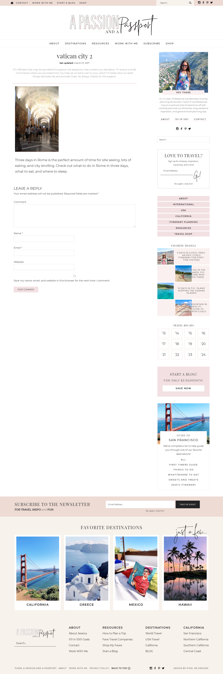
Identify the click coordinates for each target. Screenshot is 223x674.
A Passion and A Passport (111, 22)
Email (18, 247)
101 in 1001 (182, 119)
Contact (22, 3)
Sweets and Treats (184, 479)
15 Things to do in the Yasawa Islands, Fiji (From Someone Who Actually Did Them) (191, 273)
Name (18, 233)
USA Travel (152, 639)
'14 (177, 333)
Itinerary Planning (183, 222)
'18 (177, 344)
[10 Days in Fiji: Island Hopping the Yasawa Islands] (166, 291)
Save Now (183, 388)
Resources (183, 228)
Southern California (196, 645)
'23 (190, 355)
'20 (203, 344)
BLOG (149, 651)
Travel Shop (183, 234)
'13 (164, 333)
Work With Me (78, 651)
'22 (177, 355)
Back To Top (119, 668)
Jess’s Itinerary (183, 484)
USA (183, 210)
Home (12, 3)
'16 (203, 333)
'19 (190, 344)
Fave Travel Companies (118, 639)
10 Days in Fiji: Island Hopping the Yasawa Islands (191, 290)
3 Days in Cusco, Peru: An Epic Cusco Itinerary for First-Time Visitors (191, 256)
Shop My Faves (112, 645)
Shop (83, 3)
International (183, 204)
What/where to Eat (183, 474)
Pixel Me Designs (197, 668)
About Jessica (78, 633)
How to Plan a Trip (114, 633)
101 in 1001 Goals (79, 639)
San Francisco (192, 633)
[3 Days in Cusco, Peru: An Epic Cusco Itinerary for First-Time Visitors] (166, 256)
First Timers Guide (183, 464)
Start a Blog (66, 3)
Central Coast (192, 651)
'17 (164, 344)
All (183, 459)
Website (19, 261)
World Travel (153, 633)
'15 (190, 333)
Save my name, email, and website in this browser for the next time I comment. (62, 280)
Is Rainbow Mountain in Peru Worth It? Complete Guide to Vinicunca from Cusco (191, 308)
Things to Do (183, 469)
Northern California (195, 639)
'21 (164, 355)
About (165, 119)
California (183, 216)
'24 (203, 355)
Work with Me (42, 3)
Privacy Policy (99, 668)
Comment (20, 201)
